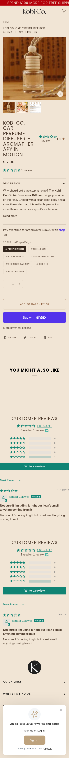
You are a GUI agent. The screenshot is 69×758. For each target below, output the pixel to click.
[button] (48, 136)
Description (11, 183)
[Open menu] (9, 11)
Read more (10, 215)
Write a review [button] (35, 466)
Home (6, 22)
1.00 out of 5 (44, 426)
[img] (8, 491)
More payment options (17, 327)
